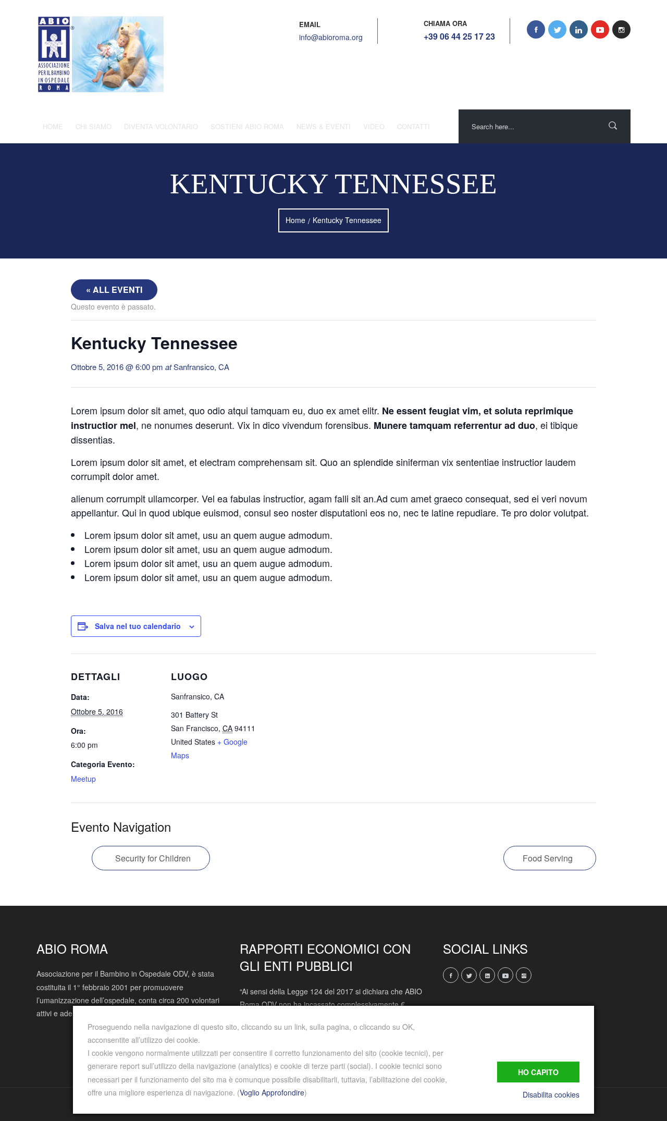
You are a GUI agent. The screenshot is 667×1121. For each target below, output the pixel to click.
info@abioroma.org (331, 37)
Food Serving (548, 858)
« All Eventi (114, 289)
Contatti (413, 126)
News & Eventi (324, 126)
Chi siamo (94, 126)
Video (374, 126)
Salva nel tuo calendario (138, 626)
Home (53, 126)
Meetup (83, 778)
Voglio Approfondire (272, 1092)
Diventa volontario (161, 126)
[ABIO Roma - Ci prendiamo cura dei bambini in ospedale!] (100, 55)
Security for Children (153, 858)
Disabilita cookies (551, 1094)
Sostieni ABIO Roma (247, 126)
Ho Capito (538, 1072)
